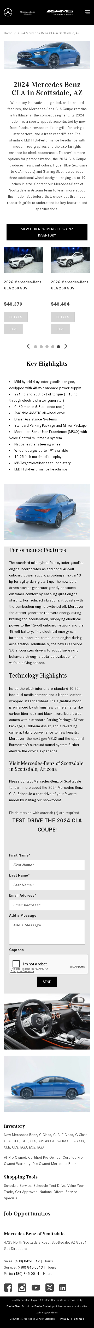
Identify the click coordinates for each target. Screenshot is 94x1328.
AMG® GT (46, 1141)
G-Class (81, 1135)
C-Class (45, 1135)
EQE (32, 1147)
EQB (23, 1147)
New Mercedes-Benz (20, 1135)
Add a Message (22, 915)
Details (15, 317)
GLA (7, 1141)
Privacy (64, 1318)
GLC (16, 1141)
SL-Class (77, 1141)
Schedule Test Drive (49, 1185)
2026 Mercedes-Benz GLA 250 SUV (23, 285)
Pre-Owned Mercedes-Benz (54, 1164)
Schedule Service (17, 1185)
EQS (40, 1147)
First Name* (19, 855)
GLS (33, 1141)
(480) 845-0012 (27, 1261)
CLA (56, 1135)
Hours (48, 1261)
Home (8, 33)
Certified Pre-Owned (44, 1157)
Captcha (16, 950)
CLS (15, 1147)
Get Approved (26, 1192)
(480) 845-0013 (30, 1267)
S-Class (62, 1141)
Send (47, 982)
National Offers (51, 1192)
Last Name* (19, 875)
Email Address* (22, 895)
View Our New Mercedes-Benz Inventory (47, 232)
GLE (24, 1141)
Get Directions (15, 1248)
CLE (7, 1147)
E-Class (67, 1135)
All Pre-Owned (15, 1157)
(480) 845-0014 (26, 1273)
